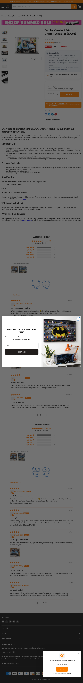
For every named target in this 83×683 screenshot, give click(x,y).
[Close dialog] (78, 319)
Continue (22, 352)
